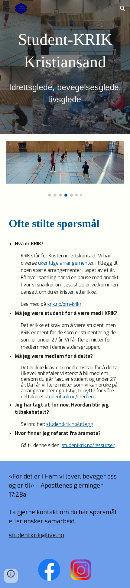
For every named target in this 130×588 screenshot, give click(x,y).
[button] (7, 8)
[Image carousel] (65, 168)
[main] (65, 50)
